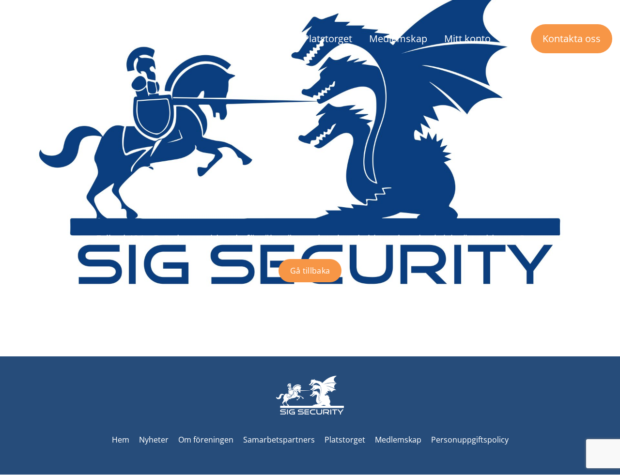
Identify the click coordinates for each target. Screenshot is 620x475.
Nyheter (134, 38)
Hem (120, 439)
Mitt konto (467, 38)
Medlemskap (398, 38)
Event (274, 38)
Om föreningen (203, 38)
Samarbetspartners (279, 439)
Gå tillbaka (310, 270)
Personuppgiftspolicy (470, 439)
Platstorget (327, 38)
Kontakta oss (571, 38)
